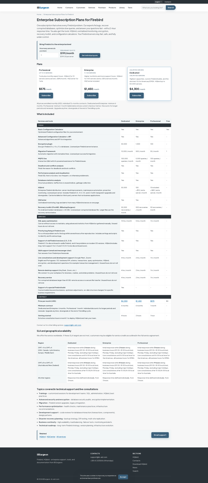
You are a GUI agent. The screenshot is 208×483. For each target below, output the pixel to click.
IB (43, 7)
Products (112, 8)
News (135, 467)
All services (61, 437)
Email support (160, 435)
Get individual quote (90, 55)
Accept (123, 477)
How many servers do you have (47, 49)
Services (91, 8)
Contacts (168, 2)
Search (171, 7)
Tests (130, 8)
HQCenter (51, 437)
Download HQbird (140, 464)
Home (59, 8)
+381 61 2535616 (96, 460)
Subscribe (46, 95)
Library (122, 8)
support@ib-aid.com (72, 325)
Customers (80, 8)
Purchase (102, 8)
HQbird (43, 437)
